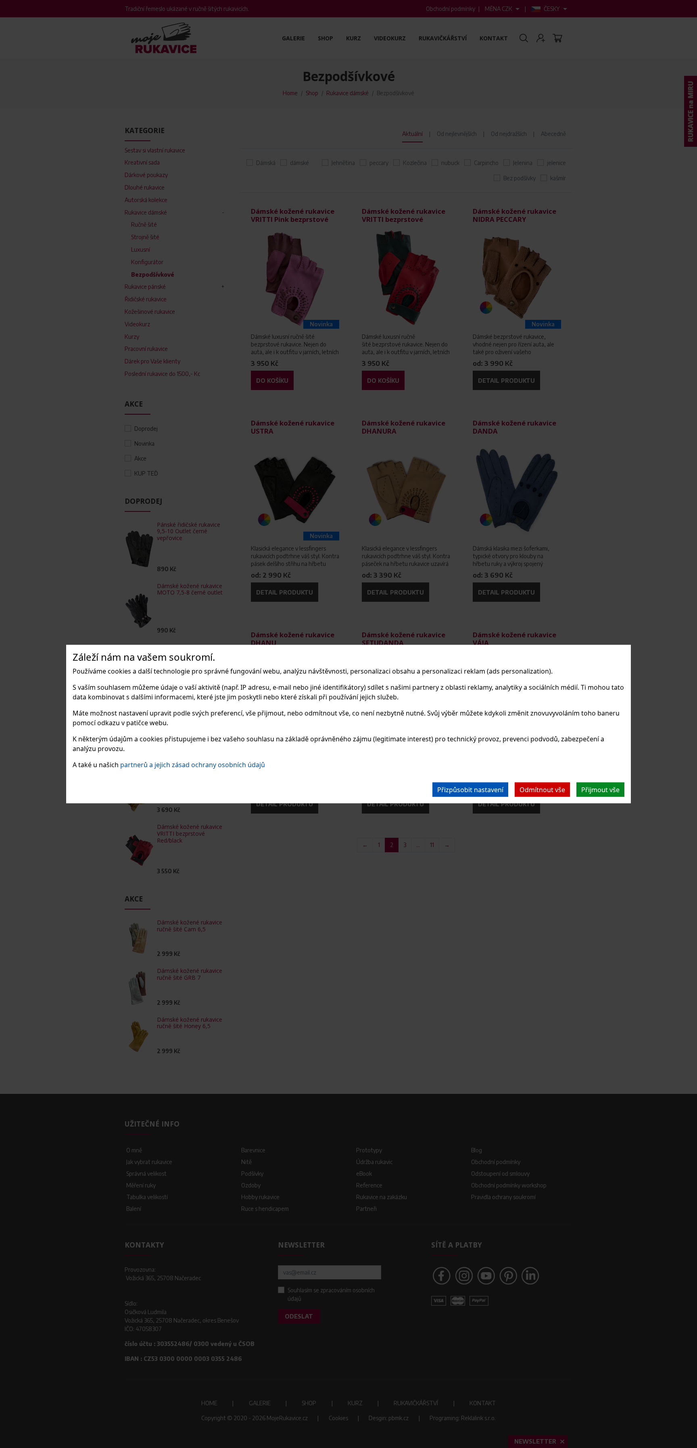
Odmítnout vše (542, 789)
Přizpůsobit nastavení (470, 789)
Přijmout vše (600, 789)
